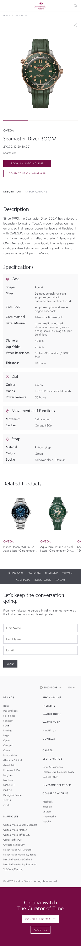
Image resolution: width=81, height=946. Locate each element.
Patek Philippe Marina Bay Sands (20, 864)
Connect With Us (56, 793)
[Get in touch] (73, 938)
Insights (49, 706)
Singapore (16, 573)
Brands (8, 697)
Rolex (6, 706)
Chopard (7, 745)
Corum (6, 750)
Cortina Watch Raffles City (16, 835)
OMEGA (7, 790)
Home (6, 15)
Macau (60, 580)
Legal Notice (52, 759)
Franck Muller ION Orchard (17, 850)
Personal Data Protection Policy (58, 772)
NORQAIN (8, 785)
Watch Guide (52, 714)
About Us (49, 730)
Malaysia (34, 573)
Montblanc (8, 780)
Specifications (36, 192)
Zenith (6, 805)
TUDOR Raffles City (13, 869)
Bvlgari (6, 735)
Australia (23, 580)
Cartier (6, 740)
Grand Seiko (9, 765)
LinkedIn (47, 811)
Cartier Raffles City (12, 840)
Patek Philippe (10, 711)
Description (12, 192)
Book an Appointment (27, 163)
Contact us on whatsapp (27, 173)
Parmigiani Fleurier (12, 795)
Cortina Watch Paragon (15, 830)
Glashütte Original (12, 760)
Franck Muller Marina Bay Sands (19, 854)
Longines (7, 775)
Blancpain (8, 721)
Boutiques (10, 816)
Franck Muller (10, 755)
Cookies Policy (50, 777)
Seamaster (21, 15)
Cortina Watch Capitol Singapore (20, 825)
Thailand (51, 573)
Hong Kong (43, 580)
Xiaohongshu (49, 816)
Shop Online (52, 697)
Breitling (7, 730)
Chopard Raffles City (14, 845)
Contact (49, 739)
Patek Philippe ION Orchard (17, 859)
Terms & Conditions (53, 767)
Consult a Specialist (40, 919)
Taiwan (68, 573)
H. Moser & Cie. (11, 770)
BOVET (7, 725)
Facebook (48, 802)
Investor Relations (57, 785)
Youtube (47, 821)
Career (48, 750)
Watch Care (51, 722)
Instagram (47, 807)
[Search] (76, 6)
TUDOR (7, 800)
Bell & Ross (9, 716)
